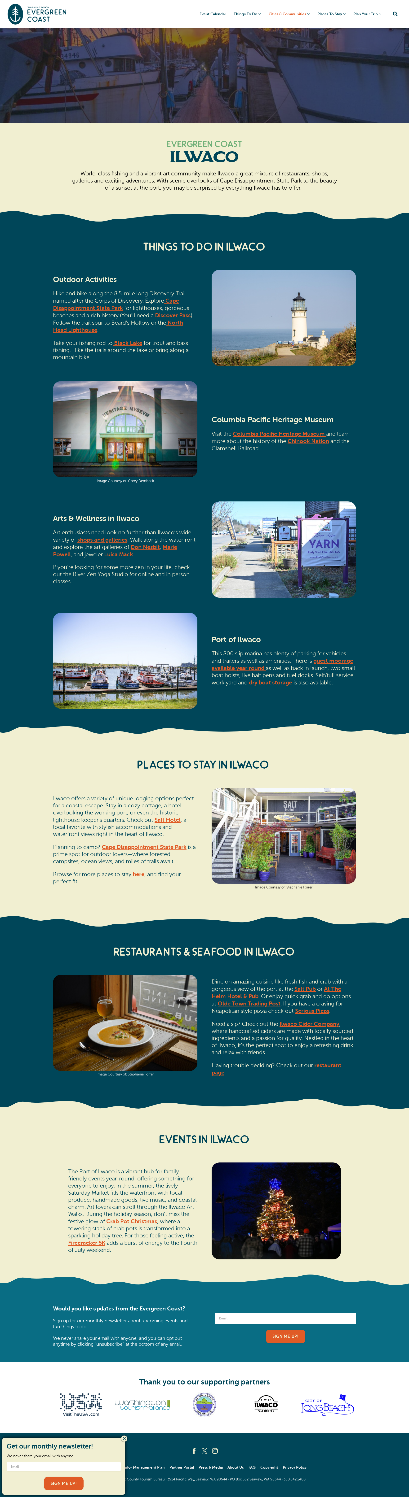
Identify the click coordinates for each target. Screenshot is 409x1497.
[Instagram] (215, 1451)
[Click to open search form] (395, 14)
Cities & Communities (287, 14)
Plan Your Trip (365, 14)
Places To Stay (329, 14)
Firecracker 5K (86, 1243)
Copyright (269, 1467)
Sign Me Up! (285, 1336)
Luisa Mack (118, 554)
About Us (235, 1467)
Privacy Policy (295, 1467)
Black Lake (128, 343)
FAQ (252, 1467)
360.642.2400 (295, 1479)
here (138, 874)
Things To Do (245, 14)
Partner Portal (181, 1467)
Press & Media (211, 1467)
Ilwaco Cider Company (309, 1024)
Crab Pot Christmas (131, 1221)
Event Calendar (213, 14)
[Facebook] (194, 1451)
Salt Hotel (168, 820)
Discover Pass (173, 315)
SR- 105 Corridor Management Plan (134, 1467)
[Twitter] (204, 1451)
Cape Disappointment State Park (144, 847)
